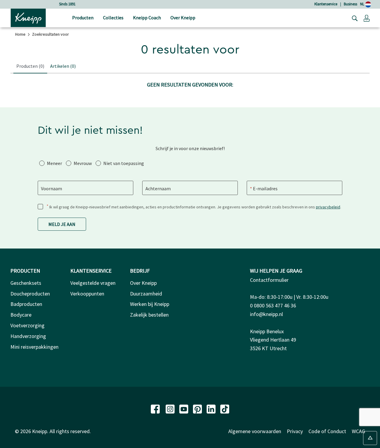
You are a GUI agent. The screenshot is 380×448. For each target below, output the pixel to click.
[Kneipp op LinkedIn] (212, 408)
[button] (367, 18)
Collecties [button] (113, 18)
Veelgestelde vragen (92, 282)
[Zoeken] (353, 18)
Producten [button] (83, 18)
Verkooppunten (87, 293)
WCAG (358, 431)
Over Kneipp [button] (182, 18)
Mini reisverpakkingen (34, 346)
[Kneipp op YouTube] (184, 408)
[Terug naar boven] (370, 438)
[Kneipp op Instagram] (171, 408)
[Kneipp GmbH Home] (28, 17)
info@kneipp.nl (266, 314)
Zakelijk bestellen (149, 314)
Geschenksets (25, 282)
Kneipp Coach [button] (147, 18)
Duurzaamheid (146, 293)
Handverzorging (28, 336)
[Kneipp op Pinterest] (198, 408)
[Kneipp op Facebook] (156, 408)
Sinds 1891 (67, 4)
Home (20, 34)
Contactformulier (269, 279)
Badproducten (26, 304)
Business (350, 4)
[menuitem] (82, 18)
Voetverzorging (27, 325)
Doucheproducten (30, 293)
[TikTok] (224, 408)
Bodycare (20, 314)
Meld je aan (61, 224)
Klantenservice (325, 4)
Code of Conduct (327, 431)
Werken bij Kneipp (149, 304)
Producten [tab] (30, 66)
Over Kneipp (143, 282)
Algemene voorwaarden (254, 431)
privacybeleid (328, 207)
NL (362, 4)
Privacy (295, 431)
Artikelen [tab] (63, 66)
